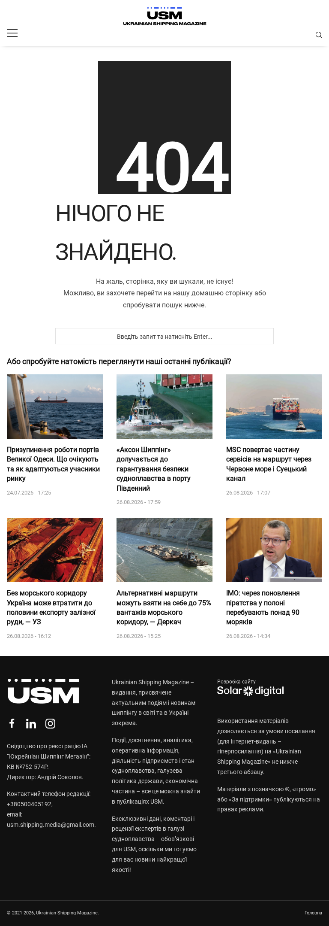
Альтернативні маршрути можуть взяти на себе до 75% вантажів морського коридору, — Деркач (164, 607)
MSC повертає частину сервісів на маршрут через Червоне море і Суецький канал (268, 464)
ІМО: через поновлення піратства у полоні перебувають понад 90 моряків (263, 607)
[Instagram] (50, 724)
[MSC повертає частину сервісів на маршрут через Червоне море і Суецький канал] (274, 406)
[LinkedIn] (31, 724)
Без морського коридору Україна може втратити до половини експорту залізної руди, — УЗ (51, 607)
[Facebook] (12, 724)
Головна (313, 913)
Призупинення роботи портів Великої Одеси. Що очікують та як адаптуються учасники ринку (53, 464)
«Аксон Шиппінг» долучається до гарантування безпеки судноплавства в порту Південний (154, 469)
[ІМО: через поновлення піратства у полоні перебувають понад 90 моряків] (274, 550)
